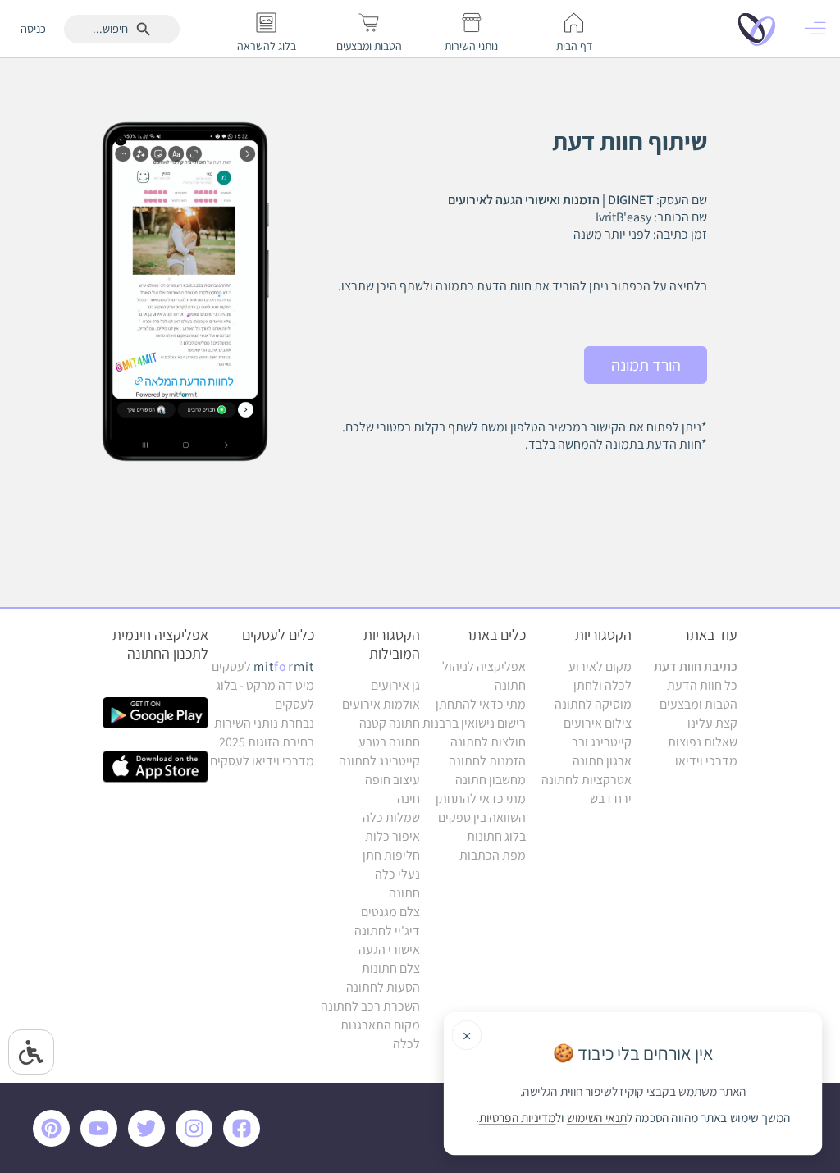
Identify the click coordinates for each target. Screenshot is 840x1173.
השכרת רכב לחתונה (370, 1006)
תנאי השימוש (597, 1118)
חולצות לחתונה (488, 742)
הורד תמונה (646, 365)
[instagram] (197, 1142)
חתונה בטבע (389, 742)
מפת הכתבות (492, 855)
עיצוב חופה (392, 779)
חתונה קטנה (389, 723)
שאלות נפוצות (702, 742)
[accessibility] (31, 1052)
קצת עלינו (712, 723)
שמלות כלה (391, 817)
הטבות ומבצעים (698, 704)
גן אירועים (395, 685)
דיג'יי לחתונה (387, 930)
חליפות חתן (391, 855)
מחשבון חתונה (490, 779)
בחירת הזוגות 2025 (266, 742)
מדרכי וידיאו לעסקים (262, 760)
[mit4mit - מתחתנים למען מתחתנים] (761, 28)
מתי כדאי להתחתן (481, 704)
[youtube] (102, 1142)
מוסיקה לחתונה (593, 704)
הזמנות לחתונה (487, 760)
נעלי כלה (397, 874)
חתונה (404, 892)
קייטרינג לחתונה (379, 760)
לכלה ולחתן (602, 685)
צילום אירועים (598, 723)
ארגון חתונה (602, 760)
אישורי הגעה (389, 949)
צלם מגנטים (390, 911)
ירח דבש (611, 798)
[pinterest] (55, 1142)
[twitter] (149, 1142)
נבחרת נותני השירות (264, 723)
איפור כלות (392, 836)
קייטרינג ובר (602, 742)
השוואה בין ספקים (482, 817)
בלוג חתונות (496, 836)
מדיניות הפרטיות (517, 1118)
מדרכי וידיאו (706, 760)
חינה (408, 798)
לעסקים (263, 666)
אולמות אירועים (381, 704)
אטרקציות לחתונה (586, 779)
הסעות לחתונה (383, 987)
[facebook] (244, 1142)
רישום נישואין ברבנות (474, 723)
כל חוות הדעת (702, 685)
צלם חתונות (391, 968)
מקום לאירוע (600, 666)
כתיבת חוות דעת (695, 666)
